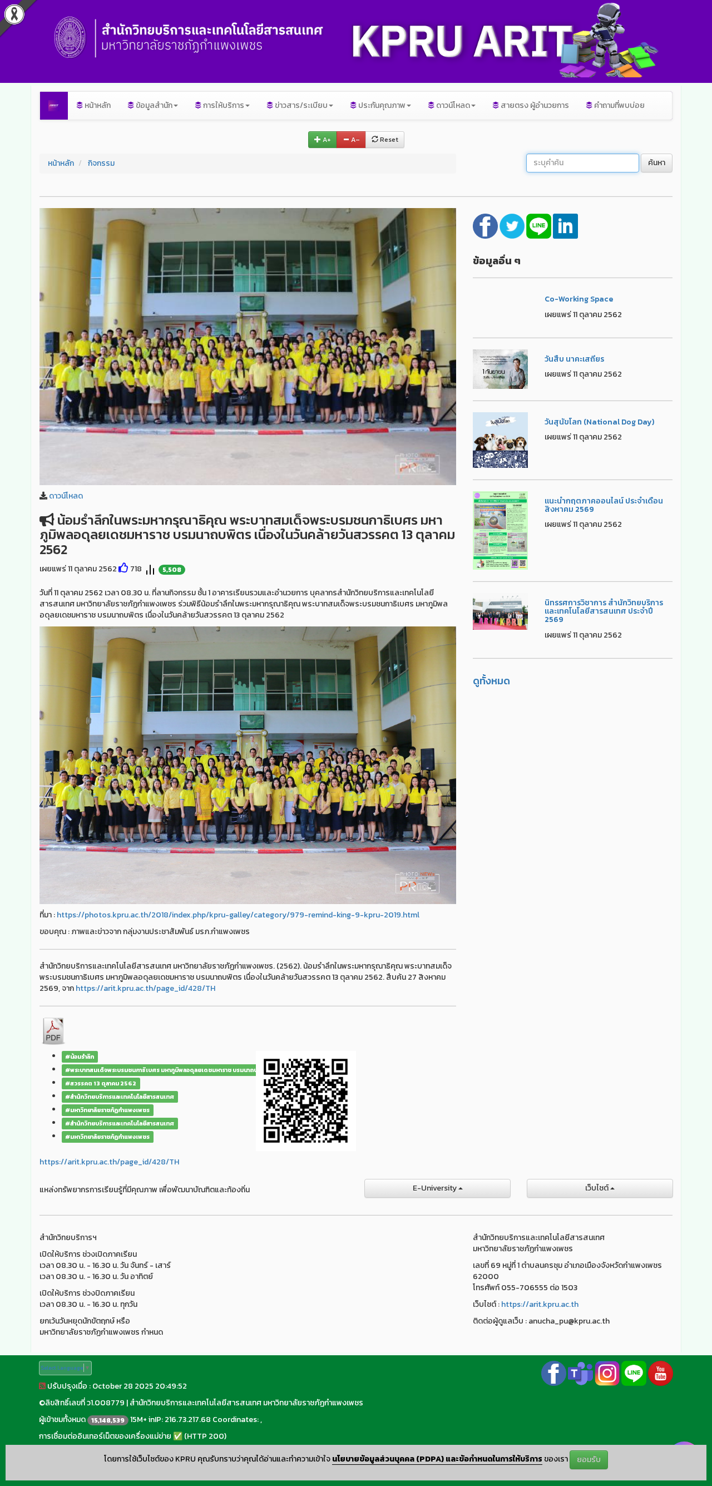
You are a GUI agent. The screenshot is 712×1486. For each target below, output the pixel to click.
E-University (435, 1188)
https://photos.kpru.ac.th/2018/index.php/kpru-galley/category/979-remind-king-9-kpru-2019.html (238, 915)
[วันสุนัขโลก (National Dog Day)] (500, 439)
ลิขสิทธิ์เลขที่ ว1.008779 (85, 1403)
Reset (388, 140)
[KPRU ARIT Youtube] (660, 1373)
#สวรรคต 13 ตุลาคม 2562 (100, 1083)
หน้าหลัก (97, 105)
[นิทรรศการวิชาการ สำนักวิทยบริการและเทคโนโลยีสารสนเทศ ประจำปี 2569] (500, 610)
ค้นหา (656, 163)
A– (354, 140)
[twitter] (513, 225)
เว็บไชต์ (597, 1188)
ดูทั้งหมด (491, 680)
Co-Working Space (579, 299)
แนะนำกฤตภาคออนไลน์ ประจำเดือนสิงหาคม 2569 (604, 505)
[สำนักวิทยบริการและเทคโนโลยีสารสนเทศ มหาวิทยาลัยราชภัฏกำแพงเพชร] (54, 106)
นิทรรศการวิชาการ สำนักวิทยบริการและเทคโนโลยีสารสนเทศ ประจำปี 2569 (604, 611)
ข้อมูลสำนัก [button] (153, 105)
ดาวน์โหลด (66, 496)
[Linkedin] (565, 225)
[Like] (123, 569)
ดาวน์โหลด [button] (452, 105)
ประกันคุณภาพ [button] (381, 105)
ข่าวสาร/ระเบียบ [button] (300, 105)
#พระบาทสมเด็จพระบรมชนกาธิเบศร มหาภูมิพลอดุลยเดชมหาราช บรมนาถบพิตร (167, 1069)
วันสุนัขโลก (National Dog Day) (599, 422)
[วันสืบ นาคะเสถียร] (500, 368)
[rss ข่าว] (42, 1386)
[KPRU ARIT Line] (633, 1373)
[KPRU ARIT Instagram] (607, 1373)
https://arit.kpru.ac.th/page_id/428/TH (145, 988)
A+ (326, 140)
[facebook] (486, 225)
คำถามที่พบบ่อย (618, 105)
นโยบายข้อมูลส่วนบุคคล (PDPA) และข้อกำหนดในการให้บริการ (437, 1459)
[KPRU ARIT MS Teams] (580, 1373)
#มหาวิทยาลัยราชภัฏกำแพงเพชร (107, 1109)
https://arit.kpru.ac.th (539, 1304)
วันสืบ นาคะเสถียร (574, 359)
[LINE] (539, 225)
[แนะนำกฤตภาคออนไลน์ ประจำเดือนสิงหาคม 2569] (500, 529)
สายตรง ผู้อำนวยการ (534, 105)
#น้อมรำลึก (79, 1056)
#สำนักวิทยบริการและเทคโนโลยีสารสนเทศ (119, 1096)
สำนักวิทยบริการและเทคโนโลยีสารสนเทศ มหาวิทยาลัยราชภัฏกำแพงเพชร (246, 1403)
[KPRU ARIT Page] (553, 1373)
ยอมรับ (589, 1459)
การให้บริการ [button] (222, 105)
